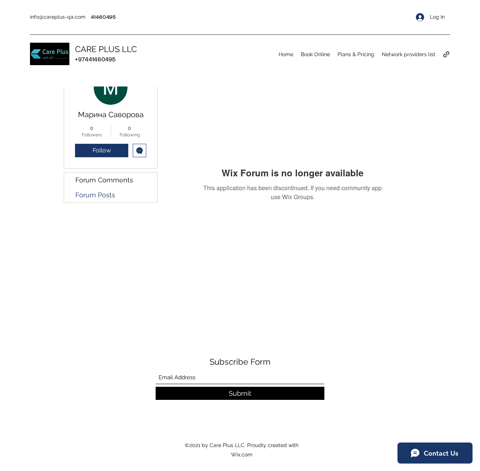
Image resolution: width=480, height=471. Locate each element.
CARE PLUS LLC (106, 49)
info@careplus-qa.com (58, 17)
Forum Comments (104, 180)
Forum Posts (95, 195)
